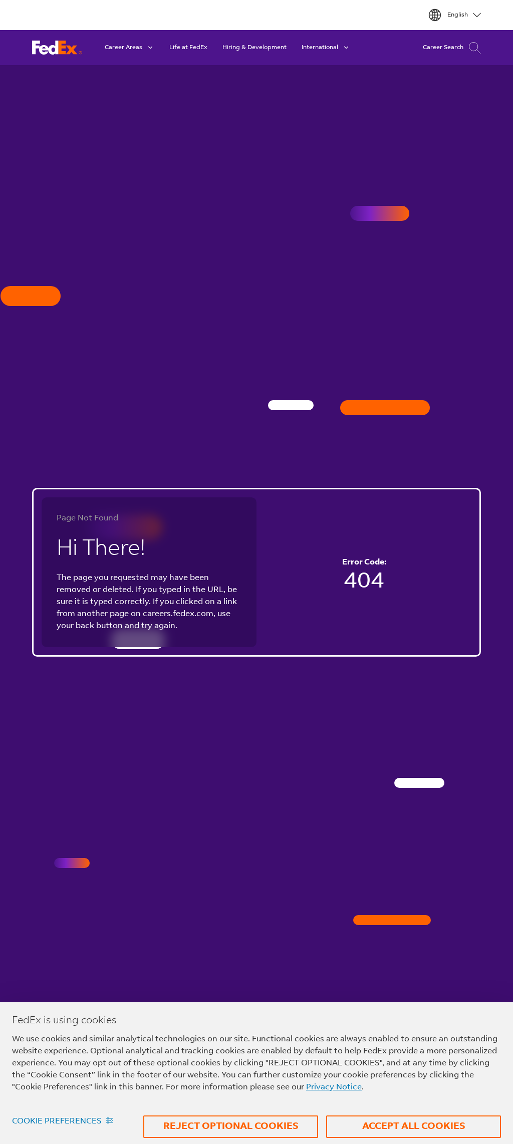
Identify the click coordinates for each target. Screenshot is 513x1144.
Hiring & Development (254, 48)
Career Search (443, 48)
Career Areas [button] (123, 48)
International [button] (320, 48)
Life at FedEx (188, 48)
